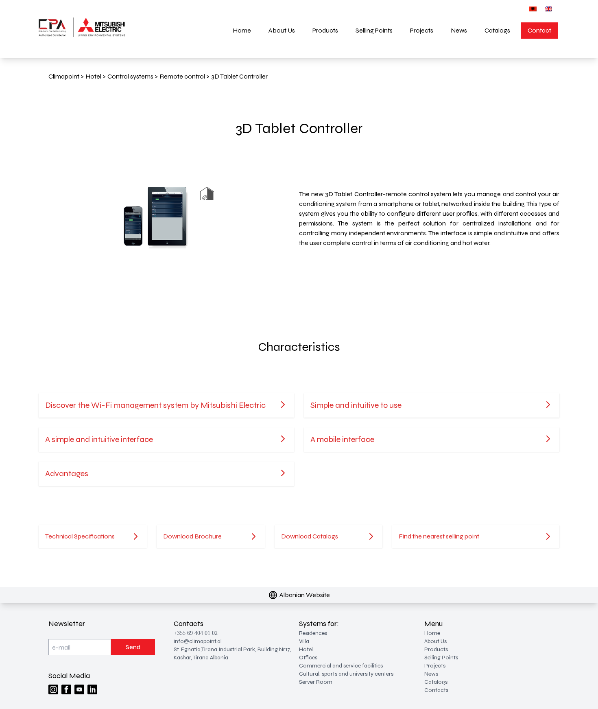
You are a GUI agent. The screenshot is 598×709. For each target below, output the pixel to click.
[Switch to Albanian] (533, 8)
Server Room (315, 681)
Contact (539, 30)
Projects (421, 30)
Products (325, 30)
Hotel (306, 649)
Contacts (436, 690)
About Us (281, 30)
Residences (313, 633)
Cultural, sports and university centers (346, 673)
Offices (308, 657)
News (459, 30)
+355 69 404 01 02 (196, 633)
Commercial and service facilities (341, 665)
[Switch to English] (548, 8)
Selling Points (374, 30)
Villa (304, 641)
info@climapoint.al (198, 641)
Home (242, 30)
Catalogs (497, 30)
